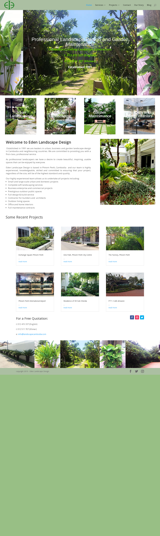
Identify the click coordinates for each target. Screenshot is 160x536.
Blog (149, 5)
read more (22, 261)
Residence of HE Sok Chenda (75, 301)
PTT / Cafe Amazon (116, 301)
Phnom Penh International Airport (32, 301)
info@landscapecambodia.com (32, 334)
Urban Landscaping (21, 114)
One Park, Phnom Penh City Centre (78, 255)
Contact (127, 5)
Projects (113, 5)
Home (89, 5)
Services (99, 5)
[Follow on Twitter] (142, 317)
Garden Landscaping (60, 114)
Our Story (139, 5)
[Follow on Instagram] (137, 317)
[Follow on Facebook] (132, 317)
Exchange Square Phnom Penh (30, 255)
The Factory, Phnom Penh (119, 255)
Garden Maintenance (99, 114)
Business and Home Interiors (139, 114)
